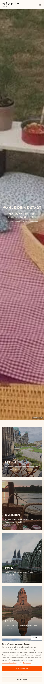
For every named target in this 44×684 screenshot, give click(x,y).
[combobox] (36, 638)
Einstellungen (22, 680)
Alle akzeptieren (22, 668)
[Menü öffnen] (40, 4)
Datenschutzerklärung (9, 663)
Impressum (27, 663)
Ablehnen (22, 674)
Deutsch (34, 638)
